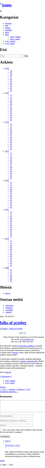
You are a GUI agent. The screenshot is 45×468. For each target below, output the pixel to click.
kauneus (8, 23)
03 (11, 86)
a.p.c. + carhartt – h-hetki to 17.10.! (15, 389)
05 (11, 82)
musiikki (8, 30)
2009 (7, 268)
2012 (7, 180)
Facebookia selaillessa (26, 346)
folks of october (13, 322)
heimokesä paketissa (9, 392)
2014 (7, 122)
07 (11, 77)
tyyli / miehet (10, 41)
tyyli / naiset (9, 43)
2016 (7, 68)
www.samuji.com (27, 339)
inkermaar (10, 305)
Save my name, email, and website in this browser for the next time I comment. (21, 431)
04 (11, 84)
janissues (9, 308)
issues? (7, 293)
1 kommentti (5, 376)
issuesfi (8, 312)
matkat (7, 28)
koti (6, 26)
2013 (7, 151)
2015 (7, 93)
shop (7, 34)
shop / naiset (15, 39)
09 (11, 73)
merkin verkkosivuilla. (29, 361)
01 (11, 91)
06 (11, 79)
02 (11, 88)
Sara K (7, 441)
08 (11, 75)
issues (2, 461)
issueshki (9, 310)
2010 (7, 239)
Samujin (15, 352)
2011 (7, 209)
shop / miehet (15, 37)
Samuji (7, 372)
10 (11, 70)
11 (11, 97)
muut (7, 32)
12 (11, 95)
